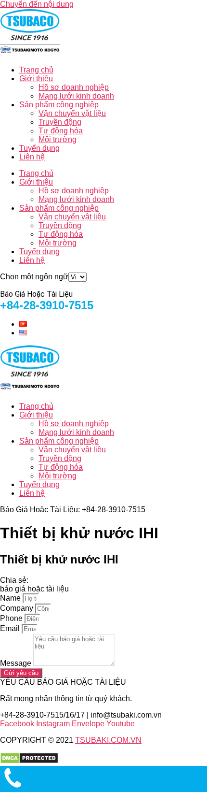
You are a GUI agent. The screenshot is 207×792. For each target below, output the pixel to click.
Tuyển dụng (39, 148)
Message (16, 663)
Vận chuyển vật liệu (72, 113)
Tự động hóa (61, 131)
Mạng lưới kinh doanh (76, 96)
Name (11, 598)
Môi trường (58, 139)
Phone (12, 618)
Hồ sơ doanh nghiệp (74, 87)
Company (17, 608)
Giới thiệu (36, 78)
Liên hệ (32, 157)
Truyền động (60, 122)
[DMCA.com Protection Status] (29, 761)
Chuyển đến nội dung (37, 4)
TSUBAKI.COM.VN (108, 740)
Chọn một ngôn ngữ (34, 277)
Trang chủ (36, 70)
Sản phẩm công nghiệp (59, 105)
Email (11, 628)
